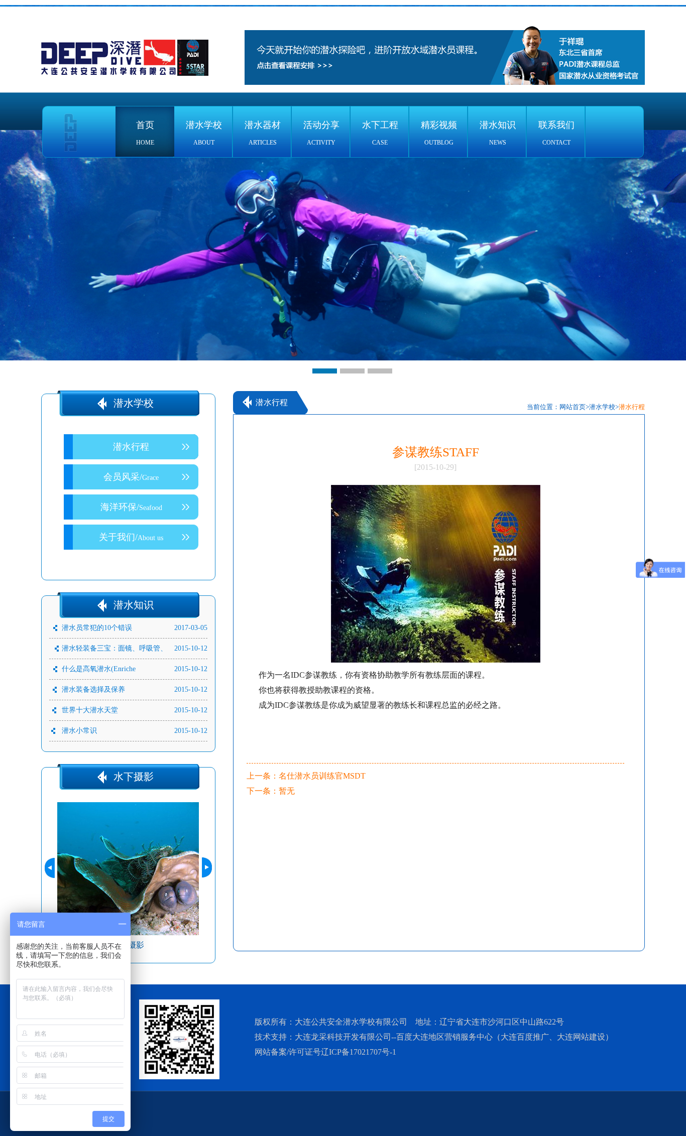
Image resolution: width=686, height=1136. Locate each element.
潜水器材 (263, 133)
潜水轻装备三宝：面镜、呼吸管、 (114, 648)
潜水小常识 (79, 730)
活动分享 (321, 133)
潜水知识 (498, 133)
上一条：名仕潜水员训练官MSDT (306, 776)
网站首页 (572, 407)
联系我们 (556, 133)
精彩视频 (439, 133)
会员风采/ (131, 477)
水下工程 (380, 133)
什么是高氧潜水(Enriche (99, 669)
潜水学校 (204, 133)
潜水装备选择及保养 (93, 689)
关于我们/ (131, 537)
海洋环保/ (131, 507)
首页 (145, 133)
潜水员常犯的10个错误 (97, 628)
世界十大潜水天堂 (90, 710)
